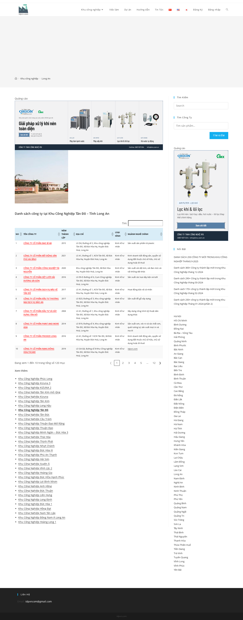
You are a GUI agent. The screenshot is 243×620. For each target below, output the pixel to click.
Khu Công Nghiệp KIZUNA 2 (34, 387)
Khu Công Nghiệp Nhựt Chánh (36, 446)
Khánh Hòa (180, 445)
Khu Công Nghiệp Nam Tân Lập (37, 513)
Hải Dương (179, 432)
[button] (21, 234)
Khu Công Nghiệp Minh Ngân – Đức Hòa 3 (43, 432)
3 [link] (129, 363)
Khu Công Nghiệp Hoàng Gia (35, 472)
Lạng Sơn (179, 465)
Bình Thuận (180, 378)
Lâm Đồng (179, 461)
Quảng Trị (179, 515)
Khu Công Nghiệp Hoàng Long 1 (37, 522)
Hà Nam (178, 424)
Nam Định (179, 478)
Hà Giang (178, 420)
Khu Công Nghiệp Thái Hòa (34, 437)
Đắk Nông (179, 403)
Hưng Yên (179, 441)
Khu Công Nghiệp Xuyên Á (34, 463)
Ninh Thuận (180, 490)
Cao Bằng (179, 391)
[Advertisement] (121, 49)
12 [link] (154, 363)
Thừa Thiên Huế (182, 544)
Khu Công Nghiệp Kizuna (33, 396)
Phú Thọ (178, 495)
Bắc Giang (179, 362)
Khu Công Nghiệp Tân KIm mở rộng (39, 392)
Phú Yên (178, 499)
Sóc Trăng (179, 519)
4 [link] (135, 363)
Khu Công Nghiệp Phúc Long (35, 378)
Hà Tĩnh (178, 428)
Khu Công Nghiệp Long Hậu (34, 405)
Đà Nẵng (178, 395)
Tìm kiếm (219, 135)
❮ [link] (111, 363)
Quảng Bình (180, 503)
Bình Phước (180, 345)
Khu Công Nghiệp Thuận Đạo (35, 428)
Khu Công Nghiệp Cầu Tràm (35, 419)
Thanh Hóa (180, 540)
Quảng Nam (180, 507)
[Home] (16, 78)
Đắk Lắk (178, 399)
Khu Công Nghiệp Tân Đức (33, 414)
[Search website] (227, 9)
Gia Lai (177, 416)
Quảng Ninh (180, 341)
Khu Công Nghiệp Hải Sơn (33, 459)
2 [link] (123, 363)
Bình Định (179, 374)
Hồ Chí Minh (180, 320)
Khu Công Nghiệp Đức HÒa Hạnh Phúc (41, 477)
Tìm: (124, 223)
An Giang (178, 353)
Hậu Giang (179, 436)
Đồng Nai (179, 328)
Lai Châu (178, 457)
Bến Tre (178, 370)
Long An (178, 474)
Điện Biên (179, 407)
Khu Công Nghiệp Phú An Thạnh (37, 454)
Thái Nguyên (180, 536)
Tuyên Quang (181, 557)
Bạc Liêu (178, 366)
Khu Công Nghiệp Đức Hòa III (35, 450)
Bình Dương (180, 324)
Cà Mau (178, 382)
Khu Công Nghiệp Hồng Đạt (34, 508)
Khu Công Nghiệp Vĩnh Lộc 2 (35, 468)
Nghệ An (178, 482)
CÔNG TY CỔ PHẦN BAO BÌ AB (37, 243)
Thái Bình (179, 532)
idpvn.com (133, 348)
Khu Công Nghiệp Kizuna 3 (34, 383)
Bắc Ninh (178, 349)
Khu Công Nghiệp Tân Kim (33, 401)
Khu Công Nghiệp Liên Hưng (35, 495)
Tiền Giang (179, 549)
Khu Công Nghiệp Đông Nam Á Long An (41, 517)
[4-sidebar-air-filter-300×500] (201, 195)
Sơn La (177, 524)
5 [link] (141, 363)
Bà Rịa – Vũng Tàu (183, 333)
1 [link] (117, 363)
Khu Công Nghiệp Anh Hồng (35, 486)
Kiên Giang (179, 449)
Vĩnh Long (179, 561)
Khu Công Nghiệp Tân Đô (33, 410)
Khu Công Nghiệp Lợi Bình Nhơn (37, 481)
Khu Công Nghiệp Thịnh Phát (35, 441)
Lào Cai (177, 470)
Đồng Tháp (179, 411)
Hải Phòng (179, 337)
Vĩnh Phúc (179, 565)
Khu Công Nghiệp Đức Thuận (35, 490)
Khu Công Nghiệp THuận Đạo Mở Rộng (41, 423)
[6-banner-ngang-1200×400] (89, 125)
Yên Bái (177, 569)
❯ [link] (160, 363)
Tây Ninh (178, 528)
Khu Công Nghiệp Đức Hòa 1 (35, 504)
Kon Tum (178, 453)
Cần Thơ (178, 387)
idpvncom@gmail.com (38, 601)
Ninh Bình (179, 486)
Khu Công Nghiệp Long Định (35, 499)
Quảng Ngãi (180, 511)
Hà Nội (177, 316)
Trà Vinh (178, 553)
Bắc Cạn (178, 357)
